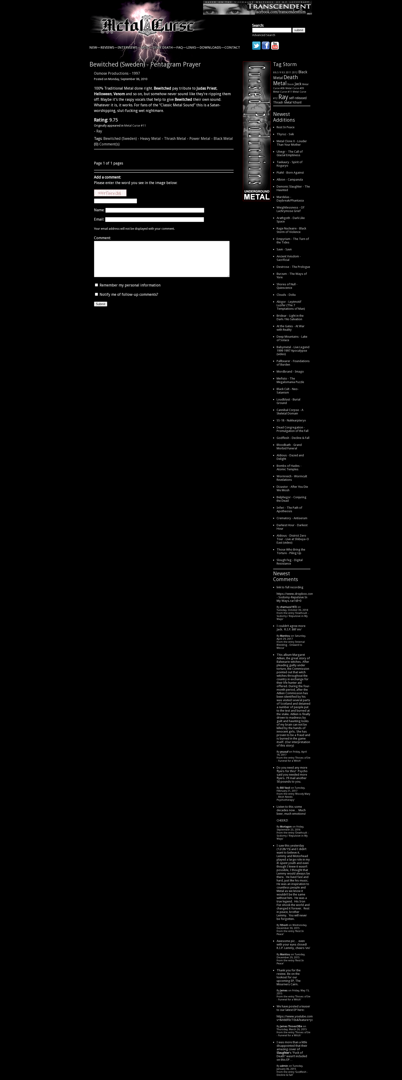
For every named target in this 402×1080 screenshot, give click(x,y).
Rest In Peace (286, 127)
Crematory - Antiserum (292, 518)
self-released (298, 98)
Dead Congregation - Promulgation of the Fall (292, 429)
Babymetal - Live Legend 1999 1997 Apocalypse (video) (293, 350)
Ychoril (297, 102)
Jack (298, 83)
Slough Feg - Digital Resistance (290, 561)
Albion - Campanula (290, 179)
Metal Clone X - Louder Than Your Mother (292, 142)
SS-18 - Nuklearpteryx (291, 420)
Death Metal (285, 80)
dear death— (164, 47)
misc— (147, 47)
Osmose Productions (111, 73)
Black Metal (223, 138)
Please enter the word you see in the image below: (135, 183)
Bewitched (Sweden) (120, 138)
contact (232, 47)
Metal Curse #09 (294, 88)
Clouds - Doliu (286, 294)
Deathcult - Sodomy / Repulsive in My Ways (293, 616)
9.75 (113, 120)
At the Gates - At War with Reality (291, 327)
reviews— (109, 47)
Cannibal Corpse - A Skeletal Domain (290, 411)
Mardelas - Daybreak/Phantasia (290, 198)
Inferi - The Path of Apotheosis (289, 509)
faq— (181, 47)
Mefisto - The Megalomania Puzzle (290, 380)
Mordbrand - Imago (290, 371)
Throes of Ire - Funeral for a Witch (293, 759)
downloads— (212, 47)
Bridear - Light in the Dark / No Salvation (290, 317)
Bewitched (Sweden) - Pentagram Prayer (145, 64)
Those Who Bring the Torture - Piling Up (291, 551)
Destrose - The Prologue (293, 267)
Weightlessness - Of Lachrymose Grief (290, 209)
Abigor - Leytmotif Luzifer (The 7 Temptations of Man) (291, 305)
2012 (295, 72)
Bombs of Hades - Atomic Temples (289, 467)
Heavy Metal (150, 138)
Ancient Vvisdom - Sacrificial (289, 258)
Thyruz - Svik (285, 134)
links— (193, 47)
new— (94, 47)
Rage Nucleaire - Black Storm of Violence (291, 230)
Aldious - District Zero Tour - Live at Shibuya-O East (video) (293, 539)
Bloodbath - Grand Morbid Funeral (289, 446)
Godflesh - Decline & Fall (293, 438)
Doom (290, 84)
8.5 (277, 72)
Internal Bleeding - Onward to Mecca (291, 644)
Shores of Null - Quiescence (287, 286)
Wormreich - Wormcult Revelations (292, 477)
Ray (99, 131)
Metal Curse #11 (135, 125)
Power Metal (199, 138)
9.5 (283, 72)
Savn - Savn (284, 249)
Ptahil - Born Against (290, 172)
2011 (288, 72)
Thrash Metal (175, 138)
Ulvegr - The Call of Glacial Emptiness (290, 153)
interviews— (129, 47)
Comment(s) (109, 144)
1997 (136, 73)
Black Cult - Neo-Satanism (288, 390)
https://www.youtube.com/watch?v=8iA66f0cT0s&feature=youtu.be (300, 1018)
